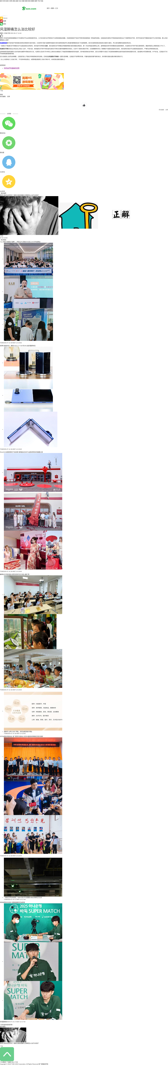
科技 (41, 1)
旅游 (17, 1)
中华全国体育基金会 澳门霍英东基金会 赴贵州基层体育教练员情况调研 (21, 736)
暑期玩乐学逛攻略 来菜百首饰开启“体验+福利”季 (14, 574)
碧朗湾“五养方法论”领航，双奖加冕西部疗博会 (18, 731)
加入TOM (15, 1062)
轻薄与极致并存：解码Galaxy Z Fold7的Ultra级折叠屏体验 (17, 345)
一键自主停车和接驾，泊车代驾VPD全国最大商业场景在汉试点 (23, 897)
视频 (26, 1)
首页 (1, 1)
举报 (1, 94)
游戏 (13, 1)
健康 (32, 1)
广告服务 (9, 1062)
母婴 (23, 1)
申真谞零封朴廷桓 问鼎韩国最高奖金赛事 (12, 902)
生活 (20, 1)
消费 (35, 1)
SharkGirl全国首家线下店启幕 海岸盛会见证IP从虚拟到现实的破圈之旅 (21, 452)
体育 (10, 1)
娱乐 (7, 1)
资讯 (4, 1)
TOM (1, 343)
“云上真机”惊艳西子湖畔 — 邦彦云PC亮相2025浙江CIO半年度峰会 (20, 242)
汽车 (38, 1)
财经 (29, 1)
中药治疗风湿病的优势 (11, 68)
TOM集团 (3, 1062)
